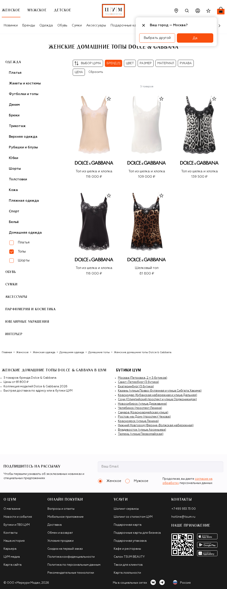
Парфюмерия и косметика (30, 309)
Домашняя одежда (25, 232)
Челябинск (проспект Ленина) (140, 408)
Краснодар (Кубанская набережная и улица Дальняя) (157, 395)
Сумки (77, 25)
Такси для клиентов (128, 564)
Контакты (11, 532)
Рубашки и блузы (23, 147)
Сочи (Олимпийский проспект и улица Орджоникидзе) (157, 399)
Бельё (14, 222)
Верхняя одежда (23, 136)
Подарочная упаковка (130, 540)
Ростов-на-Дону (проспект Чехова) (144, 416)
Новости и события (18, 516)
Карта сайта (13, 564)
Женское (22, 352)
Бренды (28, 25)
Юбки (13, 158)
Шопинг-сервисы (126, 508)
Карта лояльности (127, 572)
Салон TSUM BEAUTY (129, 556)
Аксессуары (96, 25)
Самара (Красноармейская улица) (143, 412)
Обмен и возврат (60, 532)
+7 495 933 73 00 (183, 508)
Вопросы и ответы (60, 508)
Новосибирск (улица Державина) (142, 403)
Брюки (14, 115)
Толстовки (18, 179)
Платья (15, 72)
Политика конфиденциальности (71, 556)
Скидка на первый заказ (65, 548)
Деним (14, 104)
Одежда (46, 25)
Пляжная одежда (24, 200)
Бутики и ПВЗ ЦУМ (17, 524)
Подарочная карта (127, 524)
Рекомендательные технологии (70, 572)
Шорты (15, 168)
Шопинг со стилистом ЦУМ (133, 516)
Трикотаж (17, 126)
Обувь (62, 25)
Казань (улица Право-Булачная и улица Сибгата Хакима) (160, 390)
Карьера (10, 548)
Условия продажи (60, 540)
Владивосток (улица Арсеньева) (142, 429)
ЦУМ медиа (12, 556)
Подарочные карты (126, 25)
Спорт (14, 211)
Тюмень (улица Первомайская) (140, 434)
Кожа (13, 190)
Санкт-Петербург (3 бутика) (138, 382)
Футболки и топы (23, 94)
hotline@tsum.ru (183, 516)
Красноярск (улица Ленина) (138, 421)
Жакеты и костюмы (25, 83)
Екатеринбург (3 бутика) (136, 386)
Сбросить (95, 72)
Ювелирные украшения (27, 321)
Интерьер (14, 334)
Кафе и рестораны (127, 548)
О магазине (12, 508)
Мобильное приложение (65, 516)
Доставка (54, 524)
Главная (7, 352)
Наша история (14, 540)
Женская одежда (44, 352)
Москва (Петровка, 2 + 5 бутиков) (142, 377)
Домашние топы (99, 352)
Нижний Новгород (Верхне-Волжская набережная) (156, 425)
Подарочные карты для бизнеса (137, 532)
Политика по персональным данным (73, 564)
